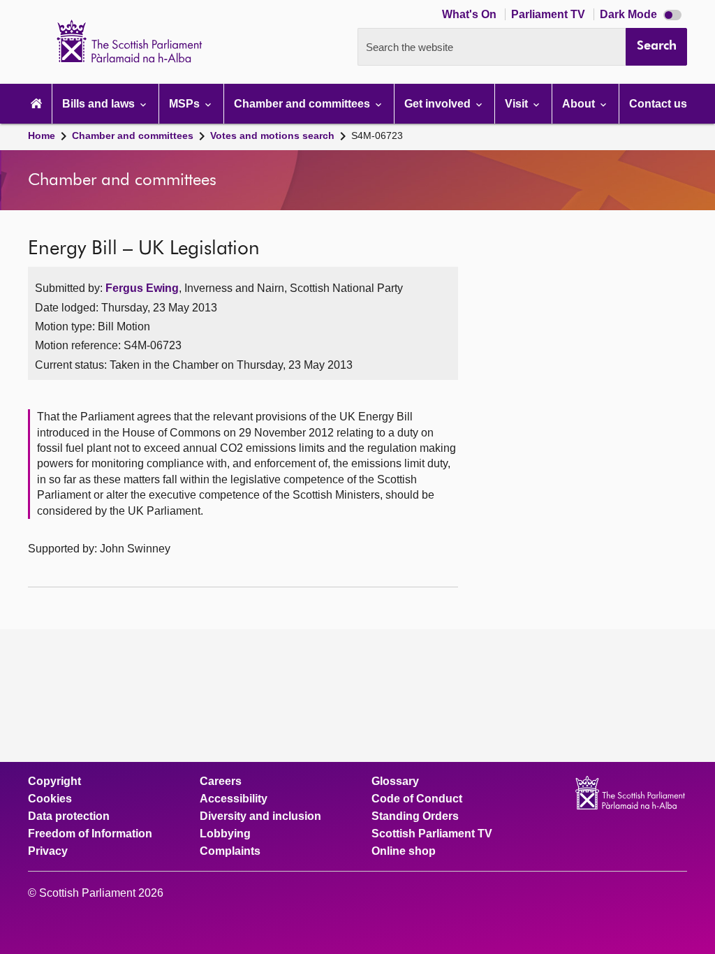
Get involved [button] (438, 104)
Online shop (403, 851)
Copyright (54, 781)
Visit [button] (518, 104)
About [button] (580, 104)
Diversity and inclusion (260, 816)
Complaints (230, 851)
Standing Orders (415, 816)
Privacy (48, 851)
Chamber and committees (132, 135)
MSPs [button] (185, 104)
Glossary (395, 781)
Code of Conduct (416, 799)
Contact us (658, 104)
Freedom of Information (90, 833)
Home (41, 135)
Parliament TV (549, 14)
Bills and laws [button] (100, 104)
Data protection (69, 816)
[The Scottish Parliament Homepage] (36, 104)
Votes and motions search (272, 135)
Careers (221, 781)
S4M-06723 (377, 135)
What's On (470, 14)
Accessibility (233, 799)
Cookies (50, 799)
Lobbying (225, 833)
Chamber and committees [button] (303, 104)
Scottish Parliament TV (431, 833)
